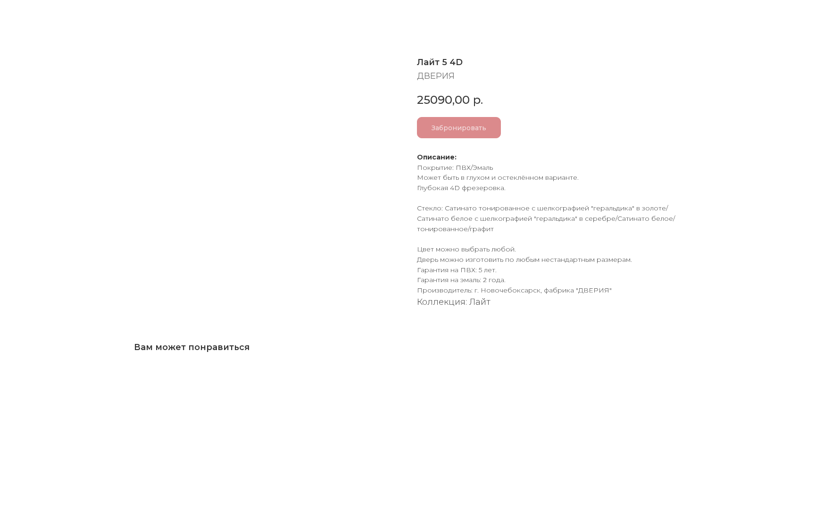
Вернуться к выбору (64, 15)
